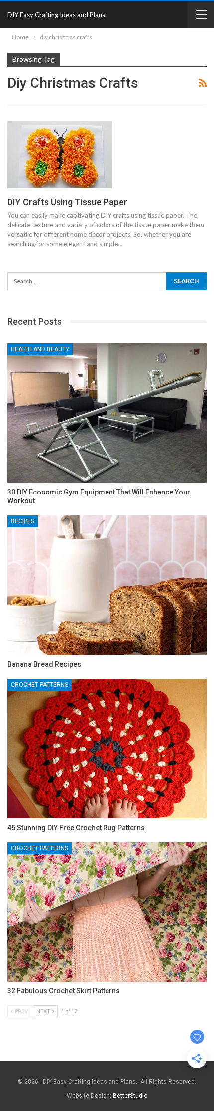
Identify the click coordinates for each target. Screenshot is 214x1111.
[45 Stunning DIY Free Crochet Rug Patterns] (107, 748)
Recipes (22, 521)
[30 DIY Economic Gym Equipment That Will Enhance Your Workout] (107, 413)
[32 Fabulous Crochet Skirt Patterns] (107, 912)
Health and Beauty (40, 349)
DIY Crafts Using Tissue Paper (67, 202)
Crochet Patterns (39, 684)
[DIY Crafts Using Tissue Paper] (59, 154)
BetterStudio (130, 1095)
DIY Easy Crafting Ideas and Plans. (57, 15)
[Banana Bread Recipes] (107, 585)
